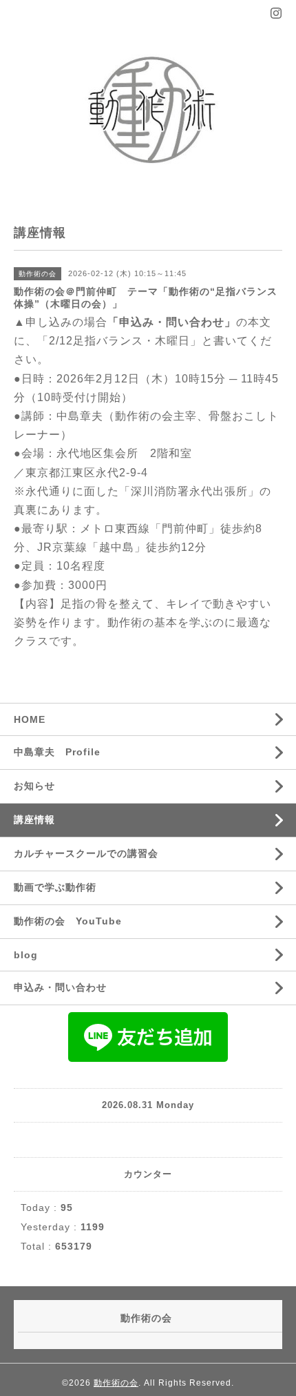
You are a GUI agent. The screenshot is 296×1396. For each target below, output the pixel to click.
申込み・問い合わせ (60, 987)
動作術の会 (116, 1383)
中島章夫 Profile (57, 751)
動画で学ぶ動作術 (55, 887)
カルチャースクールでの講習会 (86, 853)
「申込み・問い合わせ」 (171, 322)
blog (26, 954)
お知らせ (34, 785)
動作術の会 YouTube (68, 921)
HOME (29, 719)
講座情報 (34, 819)
